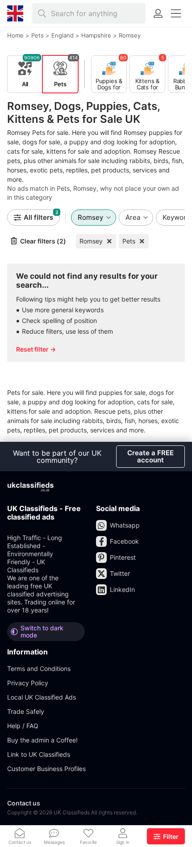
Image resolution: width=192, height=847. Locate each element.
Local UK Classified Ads (41, 697)
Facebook (124, 541)
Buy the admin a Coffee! (42, 740)
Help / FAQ (22, 726)
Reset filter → (36, 349)
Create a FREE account (150, 456)
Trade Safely (25, 711)
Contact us (23, 803)
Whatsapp (125, 525)
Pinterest (123, 557)
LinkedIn (122, 589)
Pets (128, 241)
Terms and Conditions (39, 668)
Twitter (120, 573)
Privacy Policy (27, 683)
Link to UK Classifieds (38, 754)
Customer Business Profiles (46, 768)
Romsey (91, 241)
